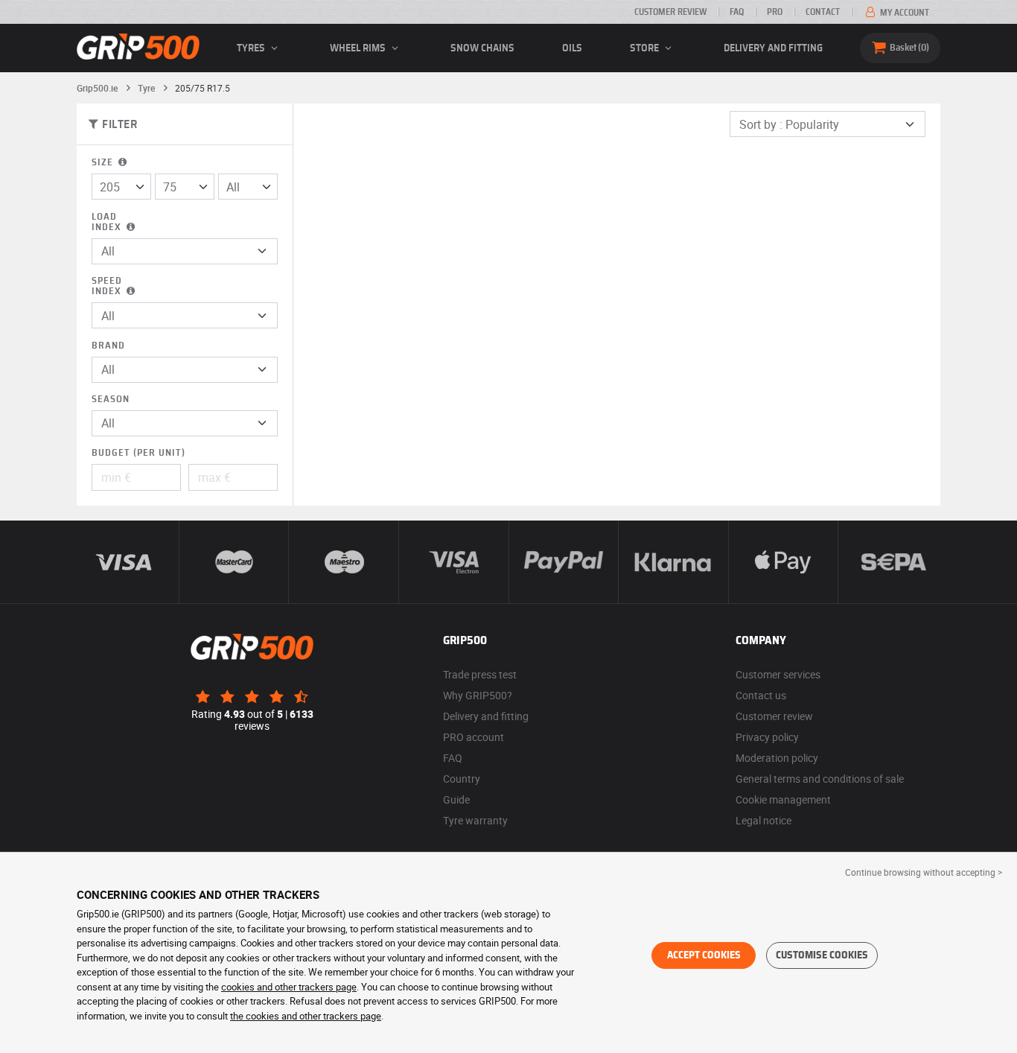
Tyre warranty (475, 820)
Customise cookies (822, 955)
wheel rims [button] (359, 48)
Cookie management (783, 799)
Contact (823, 11)
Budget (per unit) (138, 453)
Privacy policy (767, 737)
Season (111, 399)
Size (104, 163)
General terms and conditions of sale (820, 779)
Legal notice (763, 820)
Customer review (670, 11)
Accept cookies (704, 955)
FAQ (737, 11)
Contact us (761, 695)
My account (903, 12)
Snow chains (482, 48)
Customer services (778, 674)
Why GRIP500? (477, 695)
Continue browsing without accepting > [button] (923, 872)
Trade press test (480, 674)
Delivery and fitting (773, 48)
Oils (572, 48)
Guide (456, 799)
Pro (774, 11)
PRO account (473, 737)
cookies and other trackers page (289, 986)
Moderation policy (777, 758)
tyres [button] (252, 48)
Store (645, 48)
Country (461, 779)
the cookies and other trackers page (305, 1015)
